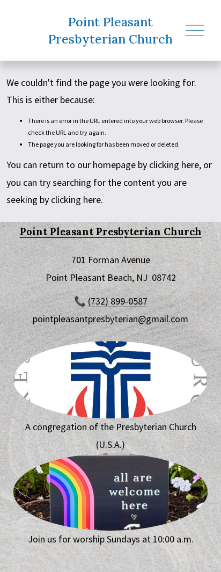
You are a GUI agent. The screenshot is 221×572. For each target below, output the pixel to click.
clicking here (174, 164)
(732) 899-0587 (118, 301)
